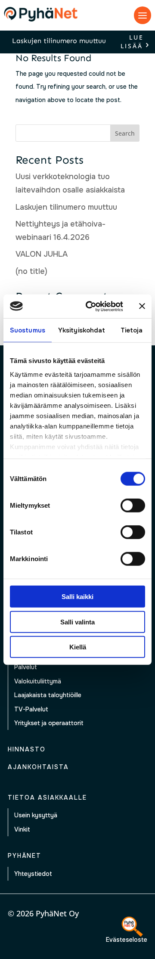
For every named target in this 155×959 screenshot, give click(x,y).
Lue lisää (132, 42)
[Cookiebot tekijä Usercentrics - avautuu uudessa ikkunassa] (91, 306)
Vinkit (22, 829)
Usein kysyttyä (35, 815)
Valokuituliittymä (37, 681)
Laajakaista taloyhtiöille (47, 695)
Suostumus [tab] (27, 330)
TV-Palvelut (31, 709)
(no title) (31, 271)
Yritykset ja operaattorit (49, 723)
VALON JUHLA (42, 254)
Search (125, 133)
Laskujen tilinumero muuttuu (59, 41)
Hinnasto (27, 749)
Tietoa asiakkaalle (47, 797)
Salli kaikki (77, 596)
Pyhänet (24, 856)
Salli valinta (77, 621)
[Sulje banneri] (142, 306)
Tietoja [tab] (132, 330)
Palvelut (25, 667)
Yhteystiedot (33, 874)
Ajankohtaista (38, 767)
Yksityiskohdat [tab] (81, 330)
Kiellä (77, 647)
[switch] (133, 505)
